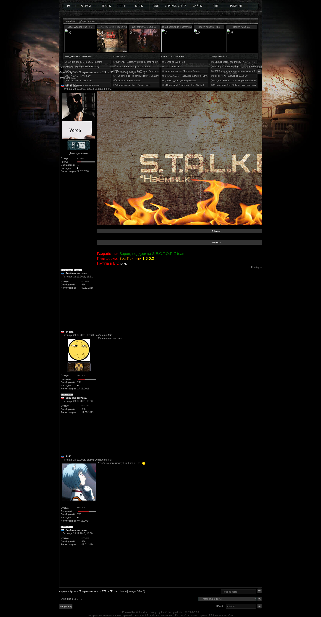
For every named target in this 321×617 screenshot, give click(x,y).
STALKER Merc (110, 591)
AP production (176, 612)
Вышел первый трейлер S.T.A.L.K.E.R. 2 (234, 62)
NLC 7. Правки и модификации (83, 85)
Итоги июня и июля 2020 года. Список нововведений (144, 71)
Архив (72, 591)
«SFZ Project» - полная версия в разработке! (236, 71)
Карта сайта (182, 615)
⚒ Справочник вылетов (79, 80)
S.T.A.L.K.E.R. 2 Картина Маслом (133, 66)
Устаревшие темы (89, 591)
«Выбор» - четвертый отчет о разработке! (235, 66)
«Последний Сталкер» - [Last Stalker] (184, 85)
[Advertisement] (179, 304)
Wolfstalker (142, 612)
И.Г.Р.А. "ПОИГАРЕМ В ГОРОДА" (84, 66)
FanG (164, 612)
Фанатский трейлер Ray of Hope (133, 85)
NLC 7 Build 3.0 (172, 66)
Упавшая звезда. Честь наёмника (182, 71)
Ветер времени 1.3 (174, 62)
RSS (211, 615)
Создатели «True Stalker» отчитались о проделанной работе (245, 85)
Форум (63, 72)
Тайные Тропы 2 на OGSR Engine (84, 62)
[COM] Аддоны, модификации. (180, 80)
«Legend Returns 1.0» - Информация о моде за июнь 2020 (243, 80)
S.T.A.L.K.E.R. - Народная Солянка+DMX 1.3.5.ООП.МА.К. (194, 76)
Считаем (72, 71)
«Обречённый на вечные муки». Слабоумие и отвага (144, 76)
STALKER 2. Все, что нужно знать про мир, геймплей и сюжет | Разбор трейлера (158, 62)
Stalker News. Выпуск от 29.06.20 (230, 76)
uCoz (230, 615)
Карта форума (199, 615)
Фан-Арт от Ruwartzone (128, 80)
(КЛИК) (123, 263)
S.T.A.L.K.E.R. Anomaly (78, 76)
